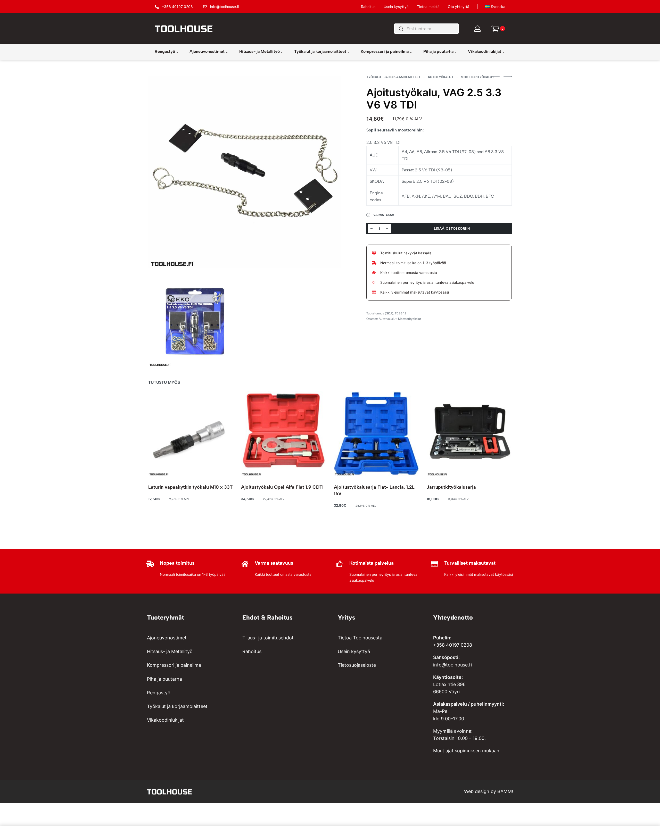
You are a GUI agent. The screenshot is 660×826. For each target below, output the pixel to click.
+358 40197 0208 (452, 645)
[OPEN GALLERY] (244, 172)
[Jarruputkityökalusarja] (469, 433)
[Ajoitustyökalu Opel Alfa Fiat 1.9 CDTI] (283, 433)
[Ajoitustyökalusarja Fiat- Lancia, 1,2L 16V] (376, 433)
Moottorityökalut (477, 77)
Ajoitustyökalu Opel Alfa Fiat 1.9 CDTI (282, 487)
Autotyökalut (440, 77)
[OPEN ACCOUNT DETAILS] (477, 28)
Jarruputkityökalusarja (451, 487)
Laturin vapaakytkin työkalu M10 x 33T (190, 487)
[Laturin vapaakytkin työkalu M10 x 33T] (190, 433)
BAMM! (505, 791)
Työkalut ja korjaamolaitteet (393, 77)
